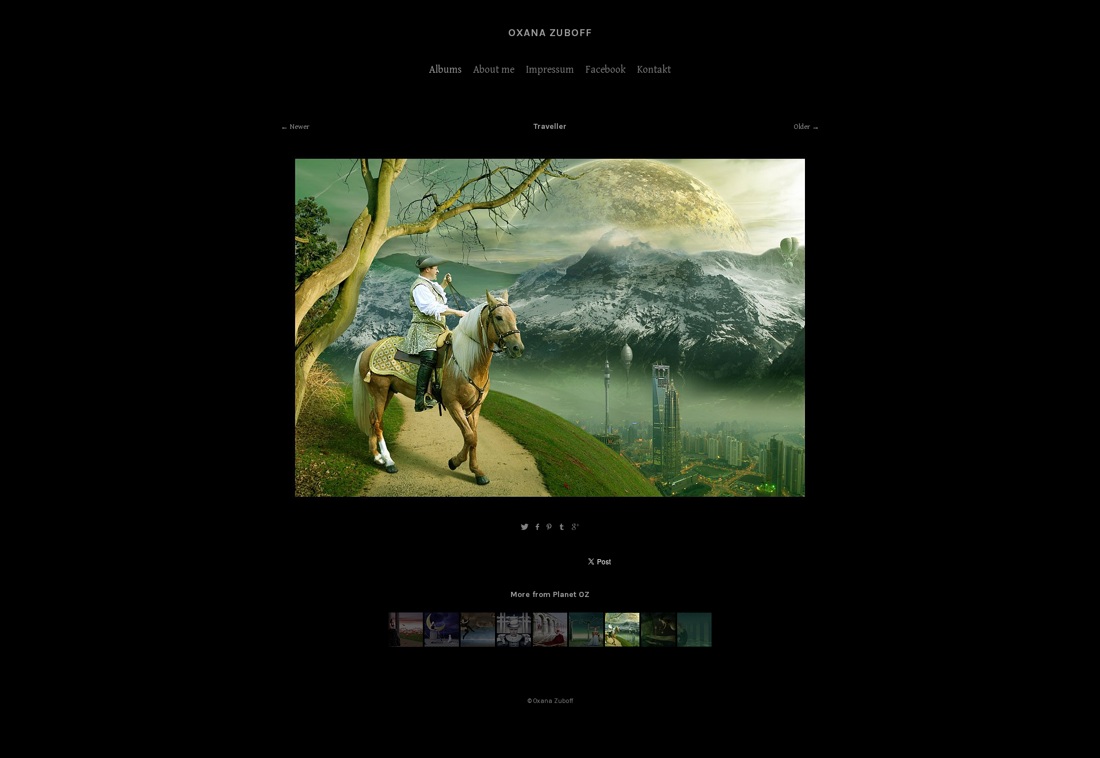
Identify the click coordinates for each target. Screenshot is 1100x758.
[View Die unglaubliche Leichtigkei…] (694, 644)
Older (802, 127)
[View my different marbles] (514, 644)
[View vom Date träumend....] (586, 644)
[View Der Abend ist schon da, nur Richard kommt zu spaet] (405, 644)
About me (493, 70)
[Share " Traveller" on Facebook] (537, 527)
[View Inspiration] (550, 644)
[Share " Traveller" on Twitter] (524, 527)
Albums (445, 70)
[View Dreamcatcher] (442, 644)
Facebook (606, 70)
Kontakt (654, 70)
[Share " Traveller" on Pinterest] (549, 527)
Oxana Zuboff (550, 32)
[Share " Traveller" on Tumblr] (562, 527)
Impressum (550, 70)
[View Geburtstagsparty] (658, 644)
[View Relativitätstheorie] (478, 644)
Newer (299, 127)
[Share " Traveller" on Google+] (575, 527)
